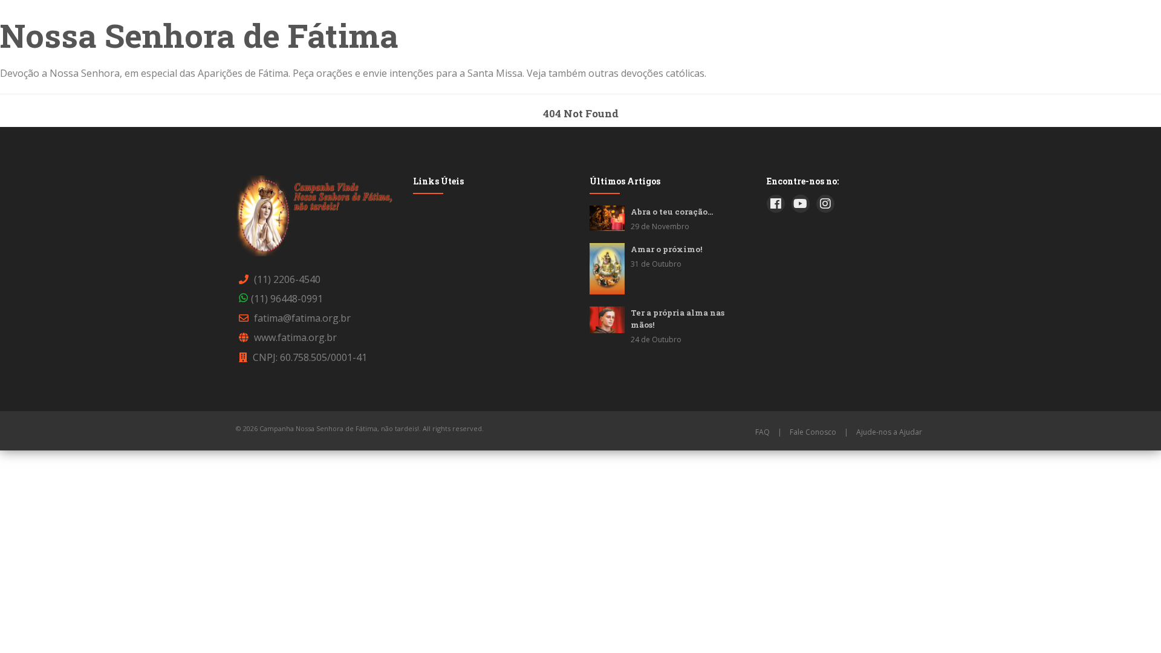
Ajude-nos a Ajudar (889, 432)
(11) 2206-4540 (287, 279)
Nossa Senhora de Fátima (199, 35)
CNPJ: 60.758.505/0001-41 (310, 357)
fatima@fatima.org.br (302, 318)
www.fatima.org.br (295, 337)
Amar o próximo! (666, 249)
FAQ (762, 432)
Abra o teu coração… (672, 211)
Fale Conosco (813, 432)
